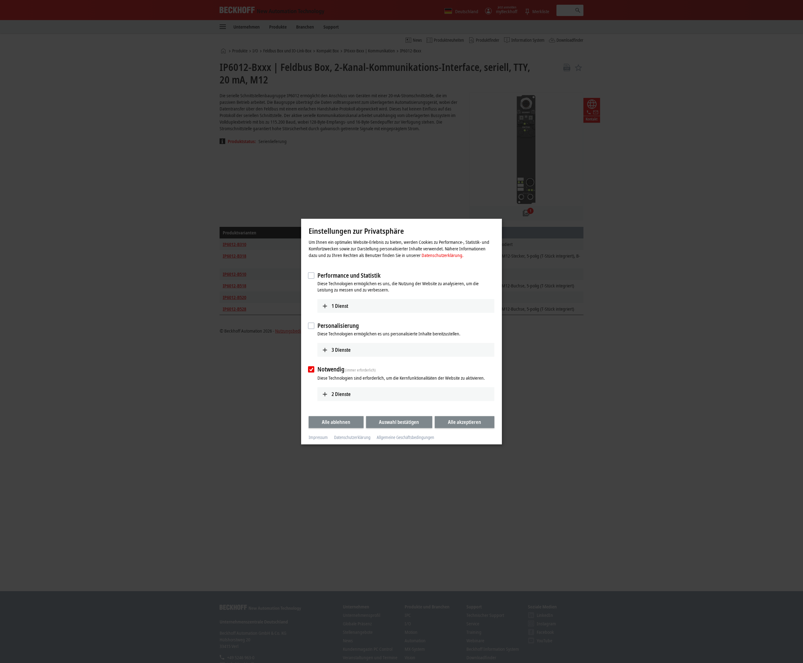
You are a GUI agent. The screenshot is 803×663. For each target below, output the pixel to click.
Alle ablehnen (336, 422)
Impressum (318, 438)
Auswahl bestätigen (399, 422)
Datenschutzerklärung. (443, 255)
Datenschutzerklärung (352, 438)
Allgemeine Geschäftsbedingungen (405, 438)
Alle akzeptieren (464, 422)
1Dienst (340, 305)
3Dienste (341, 349)
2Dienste (341, 394)
